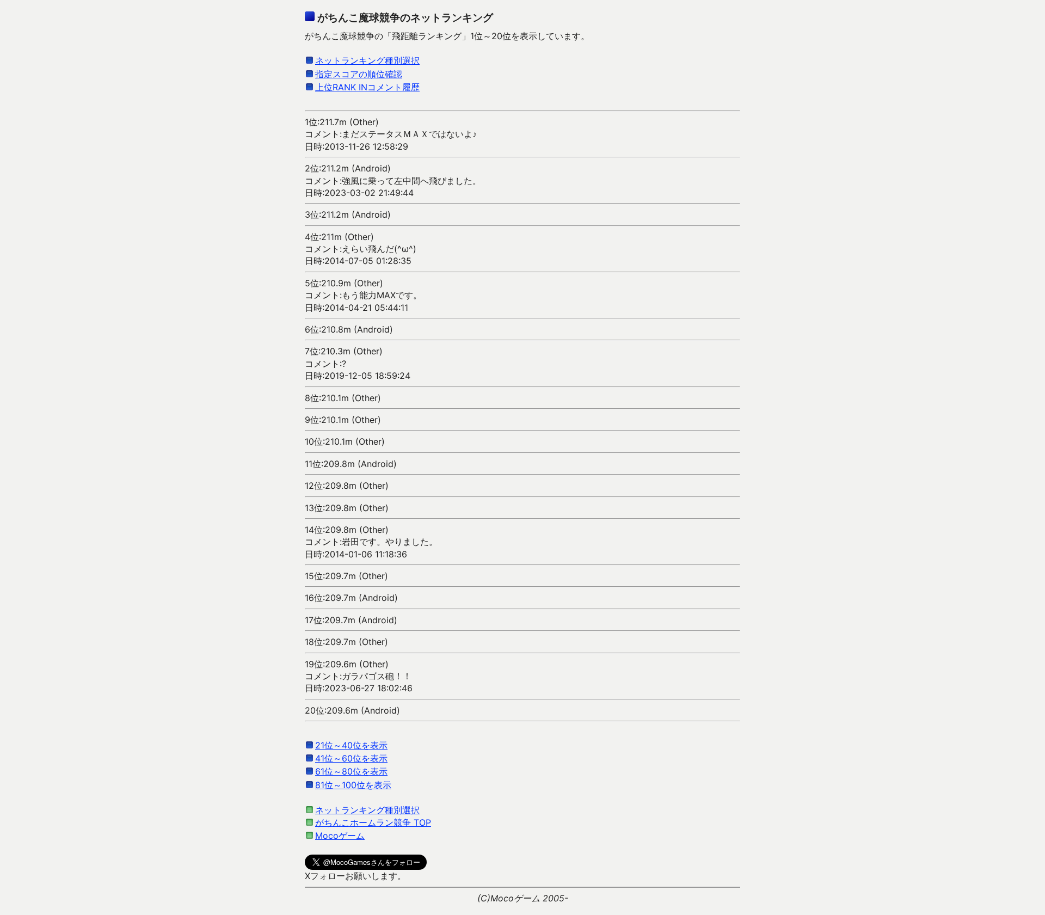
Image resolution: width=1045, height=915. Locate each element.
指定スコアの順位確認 (358, 74)
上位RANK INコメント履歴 (367, 87)
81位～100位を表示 (353, 784)
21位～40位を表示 (351, 745)
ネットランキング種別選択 (367, 60)
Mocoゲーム (340, 835)
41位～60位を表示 (351, 758)
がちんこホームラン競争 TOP (373, 822)
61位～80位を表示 (351, 771)
